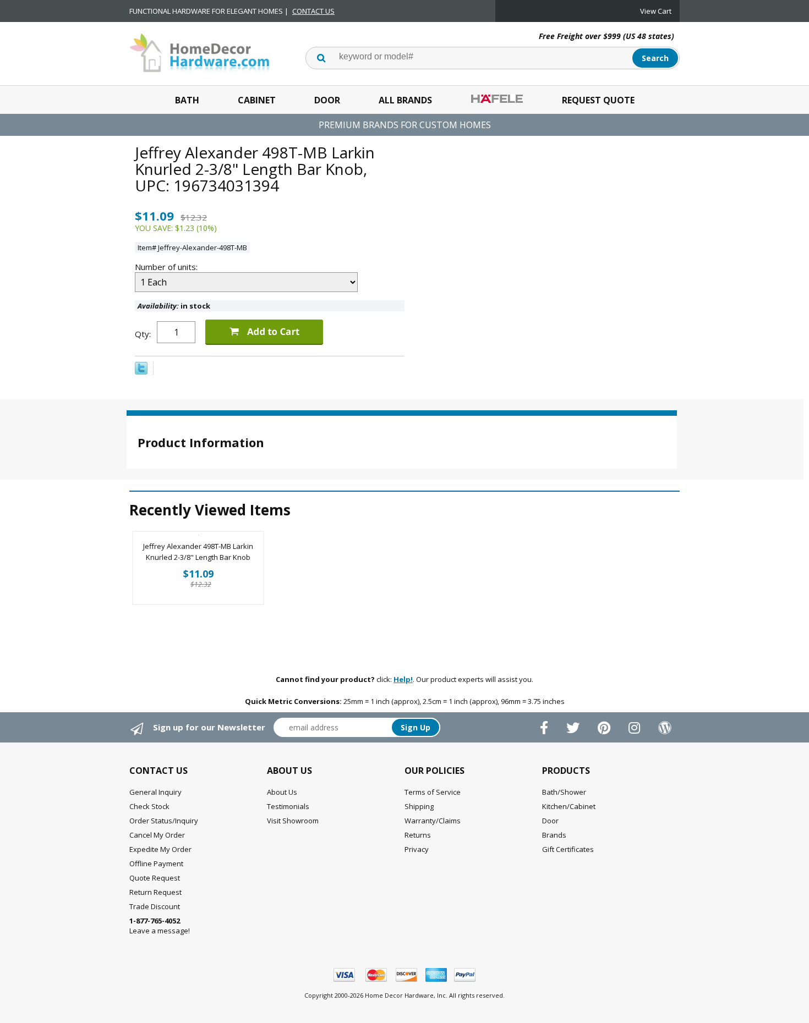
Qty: (143, 333)
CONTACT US (313, 11)
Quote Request (154, 878)
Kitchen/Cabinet (568, 806)
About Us (282, 792)
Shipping (419, 806)
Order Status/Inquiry (163, 821)
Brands (554, 835)
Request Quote (598, 100)
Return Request (155, 892)
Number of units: (167, 266)
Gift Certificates (568, 849)
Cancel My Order (157, 835)
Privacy (416, 849)
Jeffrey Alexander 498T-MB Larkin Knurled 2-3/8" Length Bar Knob (198, 551)
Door (327, 100)
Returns (417, 835)
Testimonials (288, 806)
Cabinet (257, 100)
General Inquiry (155, 792)
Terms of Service (432, 792)
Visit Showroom (293, 821)
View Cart (655, 11)
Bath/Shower (564, 792)
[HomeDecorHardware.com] (199, 52)
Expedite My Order (160, 849)
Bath (187, 100)
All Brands (405, 100)
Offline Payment (156, 863)
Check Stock (149, 806)
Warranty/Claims (432, 821)
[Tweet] (141, 372)
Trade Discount (154, 906)
